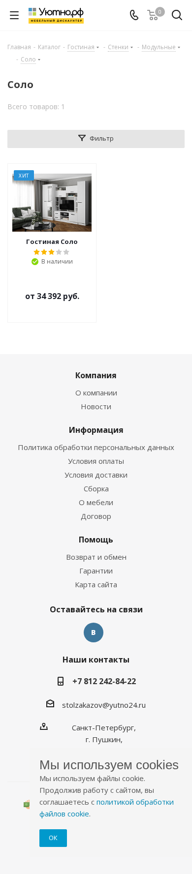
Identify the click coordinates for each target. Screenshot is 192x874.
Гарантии (96, 570)
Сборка (96, 488)
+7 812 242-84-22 (104, 681)
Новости (96, 406)
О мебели (96, 502)
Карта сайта (96, 584)
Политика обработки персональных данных (96, 447)
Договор (96, 516)
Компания (96, 375)
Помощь (96, 539)
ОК (53, 837)
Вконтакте (93, 632)
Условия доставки (96, 475)
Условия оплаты (96, 461)
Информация (96, 429)
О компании (96, 392)
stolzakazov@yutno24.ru (104, 705)
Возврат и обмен (96, 557)
